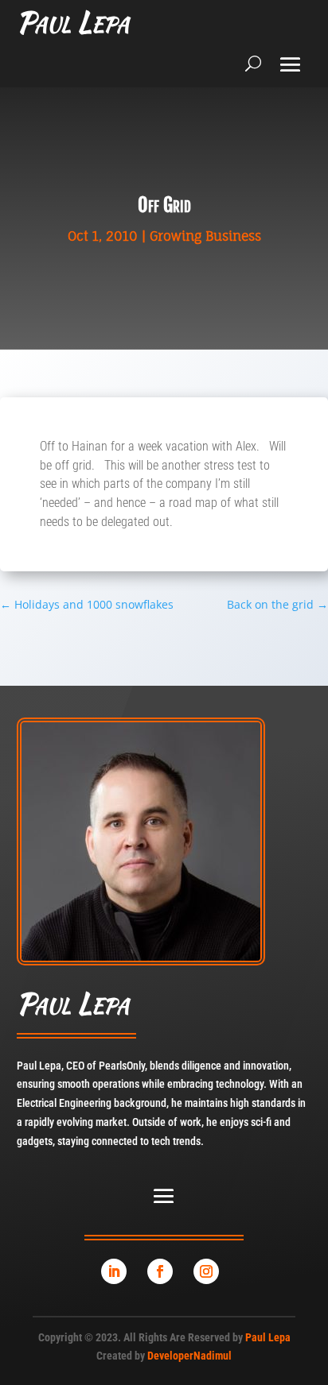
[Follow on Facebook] (160, 1271)
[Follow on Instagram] (206, 1271)
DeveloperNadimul (189, 1355)
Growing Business (205, 236)
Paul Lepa (268, 1337)
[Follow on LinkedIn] (114, 1271)
